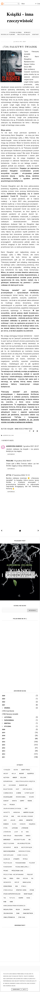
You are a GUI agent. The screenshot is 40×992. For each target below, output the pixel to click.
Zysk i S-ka (21, 917)
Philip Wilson (7, 863)
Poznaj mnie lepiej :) (22, 867)
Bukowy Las (23, 785)
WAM (11, 901)
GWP (26, 808)
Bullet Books (7, 789)
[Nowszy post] (1, 530)
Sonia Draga (7, 886)
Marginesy (6, 839)
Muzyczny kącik (24, 34)
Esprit (22, 801)
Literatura (7, 832)
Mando (28, 835)
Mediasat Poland (19, 839)
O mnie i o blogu (22, 855)
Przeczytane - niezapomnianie (13, 874)
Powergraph (7, 867)
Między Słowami (8, 843)
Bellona (23, 777)
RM (32, 878)
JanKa (21, 820)
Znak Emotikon (28, 913)
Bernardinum (7, 781)
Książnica (32, 824)
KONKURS (22, 824)
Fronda (12, 804)
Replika (25, 878)
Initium (5, 816)
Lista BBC (15, 828)
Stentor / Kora (21, 890)
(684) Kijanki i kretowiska (20, 575)
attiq (8, 475)
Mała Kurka (18, 835)
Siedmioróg (7, 882)
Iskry (5, 820)
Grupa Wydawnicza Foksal (12, 808)
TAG (4, 898)
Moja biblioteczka (23, 843)
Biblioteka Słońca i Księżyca (25, 781)
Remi (18, 878)
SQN (16, 886)
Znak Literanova (9, 917)
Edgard (31, 797)
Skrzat (17, 882)
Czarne (18, 793)
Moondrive (7, 847)
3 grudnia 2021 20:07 (31, 446)
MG (30, 839)
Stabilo (23, 886)
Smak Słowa (27, 882)
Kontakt (35, 34)
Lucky (16, 832)
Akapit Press (25, 769)
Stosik (32, 890)
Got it (25, 989)
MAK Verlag (7, 835)
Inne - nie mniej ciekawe (25, 816)
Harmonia (16, 812)
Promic (5, 870)
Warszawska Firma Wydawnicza (14, 905)
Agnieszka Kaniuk (14, 446)
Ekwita (14, 801)
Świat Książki (28, 894)
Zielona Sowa (8, 913)
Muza (16, 847)
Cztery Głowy (29, 793)
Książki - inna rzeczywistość (20, 17)
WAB (4, 901)
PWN (4, 878)
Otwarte (16, 859)
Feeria (30, 801)
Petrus (25, 859)
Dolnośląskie (7, 797)
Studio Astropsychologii (11, 894)
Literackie (24, 828)
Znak (17, 913)
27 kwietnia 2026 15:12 (21, 475)
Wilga (18, 909)
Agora (16, 769)
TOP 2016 (12, 898)
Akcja (14, 773)
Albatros (30, 773)
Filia (4, 804)
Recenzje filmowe (8, 34)
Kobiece (6, 824)
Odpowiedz (11, 454)
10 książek (6, 769)
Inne (12, 816)
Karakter (29, 820)
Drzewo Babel (21, 797)
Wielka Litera (7, 909)
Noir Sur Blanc (8, 855)
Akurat (21, 773)
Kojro (14, 824)
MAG (27, 832)
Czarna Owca (8, 793)
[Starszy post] (38, 530)
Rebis (11, 878)
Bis (4, 785)
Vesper (20, 898)
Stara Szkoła (8, 890)
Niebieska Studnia (24, 851)
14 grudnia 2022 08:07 (22, 461)
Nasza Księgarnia (9, 851)
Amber (15, 777)
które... (5, 828)
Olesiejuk (6, 859)
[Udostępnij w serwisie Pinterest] (37, 431)
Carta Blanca (27, 789)
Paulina (9, 461)
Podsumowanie (20, 863)
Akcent (5, 773)
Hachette (6, 812)
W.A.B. (28, 898)
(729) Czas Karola (8, 711)
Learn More (16, 989)
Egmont (6, 801)
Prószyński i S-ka (17, 870)
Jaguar (12, 820)
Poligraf (32, 863)
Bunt (17, 789)
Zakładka (26, 909)
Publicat (30, 874)
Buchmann (12, 785)
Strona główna (15, 32)
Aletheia (6, 777)
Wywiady (27, 32)
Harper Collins (8, 435)
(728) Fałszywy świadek (10, 714)
